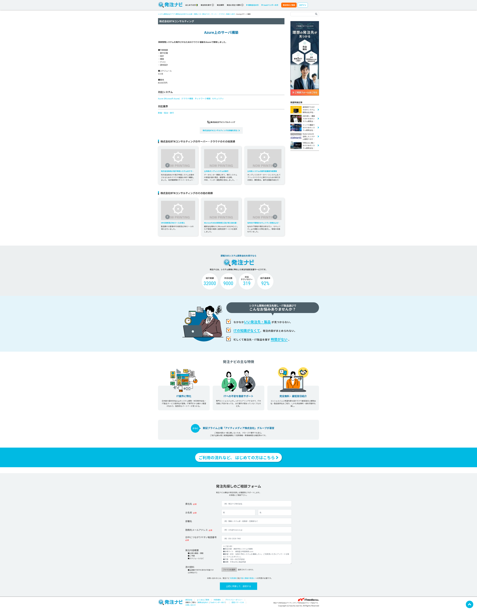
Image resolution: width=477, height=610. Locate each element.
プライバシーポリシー (234, 599)
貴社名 (188, 503)
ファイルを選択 (229, 569)
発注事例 (220, 5)
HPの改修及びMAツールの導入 (173, 223)
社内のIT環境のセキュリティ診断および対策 (263, 223)
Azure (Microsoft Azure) (169, 98)
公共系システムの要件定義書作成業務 (262, 171)
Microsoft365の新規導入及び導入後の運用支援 (221, 223)
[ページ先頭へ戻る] (469, 604)
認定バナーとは (238, 602)
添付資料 (189, 567)
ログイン (302, 5)
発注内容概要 (192, 550)
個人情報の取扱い (248, 578)
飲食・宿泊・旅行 (166, 112)
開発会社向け (203, 602)
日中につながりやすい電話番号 (201, 537)
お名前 (188, 512)
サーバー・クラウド (218, 14)
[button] (167, 165)
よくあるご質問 (203, 599)
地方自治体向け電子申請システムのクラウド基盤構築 (177, 171)
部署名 (188, 521)
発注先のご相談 (289, 5)
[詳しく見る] (304, 58)
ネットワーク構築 (203, 98)
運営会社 (188, 599)
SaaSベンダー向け (217, 602)
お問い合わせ (190, 605)
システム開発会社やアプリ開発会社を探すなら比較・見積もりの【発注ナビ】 (184, 14)
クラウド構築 (187, 98)
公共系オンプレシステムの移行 (216, 171)
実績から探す (230, 14)
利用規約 (233, 578)
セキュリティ (218, 98)
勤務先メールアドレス (196, 529)
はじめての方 (190, 5)
